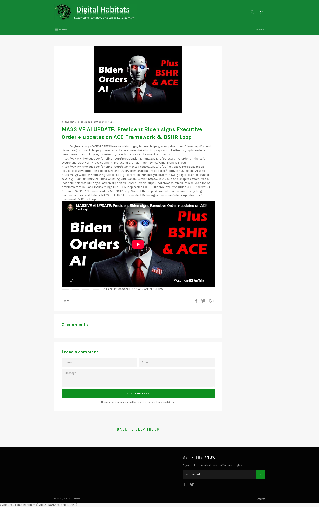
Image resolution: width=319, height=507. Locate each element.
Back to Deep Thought (139, 429)
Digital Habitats (72, 498)
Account (260, 29)
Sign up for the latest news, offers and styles (212, 465)
